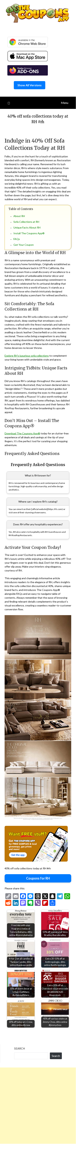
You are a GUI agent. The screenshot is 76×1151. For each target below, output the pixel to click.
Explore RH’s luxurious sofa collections (27, 355)
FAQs (16, 239)
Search (19, 1048)
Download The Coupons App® (22, 433)
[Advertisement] (38, 1105)
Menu (64, 102)
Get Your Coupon (23, 244)
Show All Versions (29, 85)
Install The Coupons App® (29, 233)
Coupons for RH (38, 878)
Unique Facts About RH (26, 227)
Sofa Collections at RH (26, 221)
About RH (19, 216)
